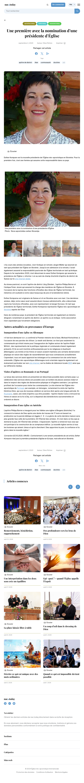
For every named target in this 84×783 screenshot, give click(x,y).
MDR (70, 363)
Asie (36, 62)
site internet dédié (22, 279)
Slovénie (7, 310)
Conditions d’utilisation (44, 772)
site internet (34, 363)
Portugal (20, 388)
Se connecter (58, 5)
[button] (8, 527)
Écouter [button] (13, 151)
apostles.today (29, 23)
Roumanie (8, 394)
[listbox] (72, 5)
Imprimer (59, 43)
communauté (46, 62)
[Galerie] (42, 198)
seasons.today (55, 23)
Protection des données (25, 772)
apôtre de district (25, 62)
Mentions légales (61, 772)
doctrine (56, 62)
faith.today (42, 23)
